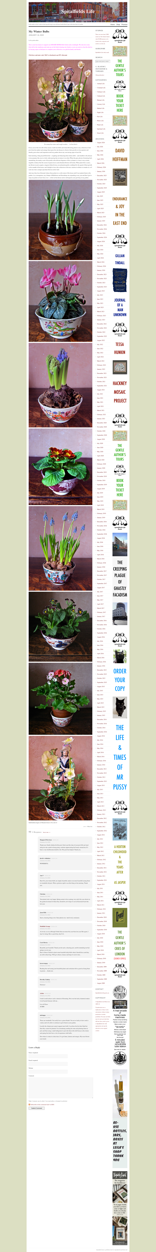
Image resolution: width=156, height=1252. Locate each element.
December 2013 (102, 769)
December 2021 (102, 373)
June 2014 (100, 744)
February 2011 (101, 909)
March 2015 (100, 707)
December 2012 (102, 818)
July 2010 (100, 938)
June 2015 (100, 695)
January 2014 (101, 765)
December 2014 (102, 719)
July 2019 (100, 493)
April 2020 (100, 456)
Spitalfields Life (78, 11)
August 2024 (101, 241)
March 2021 (100, 410)
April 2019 (100, 505)
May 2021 (100, 402)
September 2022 (102, 336)
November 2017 (102, 575)
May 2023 (100, 303)
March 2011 (100, 905)
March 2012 (100, 855)
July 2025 (100, 196)
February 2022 (101, 365)
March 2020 (100, 460)
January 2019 (101, 517)
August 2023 (101, 291)
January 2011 (101, 913)
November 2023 (102, 278)
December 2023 (102, 274)
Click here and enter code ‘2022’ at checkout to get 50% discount (48, 55)
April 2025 (100, 208)
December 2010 (102, 917)
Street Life (100, 133)
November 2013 (102, 773)
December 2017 (102, 571)
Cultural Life (101, 96)
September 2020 (102, 435)
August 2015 (101, 686)
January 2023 (101, 320)
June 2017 (100, 596)
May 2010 (100, 946)
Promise (124, 24)
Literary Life (101, 104)
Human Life (100, 100)
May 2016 (100, 649)
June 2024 (100, 250)
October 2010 (101, 925)
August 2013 (101, 785)
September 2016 (102, 633)
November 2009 (102, 971)
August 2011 (101, 884)
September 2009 (102, 979)
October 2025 (101, 184)
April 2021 (100, 406)
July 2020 (100, 443)
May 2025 (100, 204)
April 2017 (100, 604)
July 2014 (100, 740)
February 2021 (101, 414)
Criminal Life (101, 88)
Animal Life (101, 84)
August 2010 (101, 934)
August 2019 (101, 489)
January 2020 (101, 468)
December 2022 (102, 324)
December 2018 (102, 522)
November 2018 (102, 526)
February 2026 (101, 167)
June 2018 (100, 546)
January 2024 (101, 270)
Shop (118, 24)
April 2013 (100, 802)
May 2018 (100, 550)
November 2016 (102, 625)
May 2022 (100, 353)
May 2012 (100, 847)
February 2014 (101, 761)
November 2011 (102, 872)
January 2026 (101, 171)
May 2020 (100, 452)
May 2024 (100, 254)
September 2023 (102, 287)
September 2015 (102, 682)
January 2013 (101, 814)
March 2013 (100, 806)
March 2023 (100, 311)
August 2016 (101, 637)
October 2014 (101, 728)
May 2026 (100, 155)
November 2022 (102, 328)
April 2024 (100, 258)
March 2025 (100, 213)
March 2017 (100, 608)
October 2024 (101, 233)
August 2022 (101, 340)
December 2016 (102, 621)
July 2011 (100, 888)
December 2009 (102, 967)
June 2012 (100, 843)
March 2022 (100, 361)
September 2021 (102, 386)
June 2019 (100, 497)
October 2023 (101, 283)
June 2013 (100, 794)
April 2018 (100, 555)
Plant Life (90, 826)
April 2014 (100, 752)
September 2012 (102, 831)
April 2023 (100, 307)
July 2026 (100, 147)
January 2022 (101, 369)
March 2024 (100, 262)
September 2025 (102, 188)
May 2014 (100, 748)
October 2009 (101, 975)
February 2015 (101, 711)
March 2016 (100, 658)
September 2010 (102, 930)
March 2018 (100, 559)
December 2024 (102, 225)
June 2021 (100, 398)
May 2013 (100, 798)
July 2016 (100, 641)
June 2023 (100, 299)
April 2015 (100, 703)
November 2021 (102, 377)
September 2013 (102, 781)
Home (112, 24)
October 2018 (101, 530)
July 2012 (100, 839)
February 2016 (101, 662)
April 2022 (100, 357)
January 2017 (101, 616)
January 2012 (101, 864)
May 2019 (100, 501)
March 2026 (100, 163)
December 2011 (102, 868)
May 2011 (100, 897)
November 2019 (102, 476)
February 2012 (101, 860)
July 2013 (100, 789)
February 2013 (101, 810)
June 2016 (100, 645)
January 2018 (101, 567)
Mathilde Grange (45, 926)
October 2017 (101, 579)
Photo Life (100, 121)
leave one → (46, 832)
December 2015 (102, 670)
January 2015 (101, 715)
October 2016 (101, 629)
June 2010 (100, 942)
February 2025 (101, 217)
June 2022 (100, 349)
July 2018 (100, 542)
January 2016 (101, 666)
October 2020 (101, 431)
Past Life (100, 116)
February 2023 (101, 316)
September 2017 (102, 583)
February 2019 (101, 513)
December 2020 (102, 423)
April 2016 (100, 653)
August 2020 (101, 439)
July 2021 (100, 394)
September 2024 (102, 237)
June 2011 (100, 892)
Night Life (100, 112)
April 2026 (100, 159)
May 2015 (100, 699)
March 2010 (100, 954)
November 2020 (102, 427)
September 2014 (102, 732)
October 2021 (101, 381)
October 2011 (101, 876)
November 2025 (102, 180)
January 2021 (101, 419)
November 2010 (102, 921)
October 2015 (101, 678)
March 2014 (100, 756)
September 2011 (102, 880)
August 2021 (101, 390)
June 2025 (100, 200)
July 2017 (100, 592)
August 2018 (101, 538)
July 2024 (100, 246)
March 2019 (100, 509)
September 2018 (102, 534)
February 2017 (101, 612)
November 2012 (102, 822)
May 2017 (100, 600)
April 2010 (100, 950)
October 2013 (101, 777)
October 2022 (101, 332)
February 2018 (101, 563)
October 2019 (101, 480)
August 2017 (101, 588)
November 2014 (102, 724)
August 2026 (101, 142)
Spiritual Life (101, 129)
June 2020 (100, 447)
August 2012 (101, 835)
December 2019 (102, 472)
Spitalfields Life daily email (102, 52)
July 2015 (100, 691)
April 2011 (100, 901)
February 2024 (101, 266)
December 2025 (102, 175)
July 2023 (100, 295)
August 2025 (101, 192)
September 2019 (102, 485)
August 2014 (101, 736)
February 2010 (101, 958)
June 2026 (100, 151)
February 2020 (101, 464)
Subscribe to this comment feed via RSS (42, 1104)
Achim (42, 993)
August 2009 (101, 983)
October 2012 (101, 827)
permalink (56, 840)
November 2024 (102, 229)
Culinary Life (101, 92)
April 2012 (100, 851)
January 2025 (101, 221)
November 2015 (102, 674)
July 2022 (100, 344)
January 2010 (101, 963)
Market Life (100, 108)
